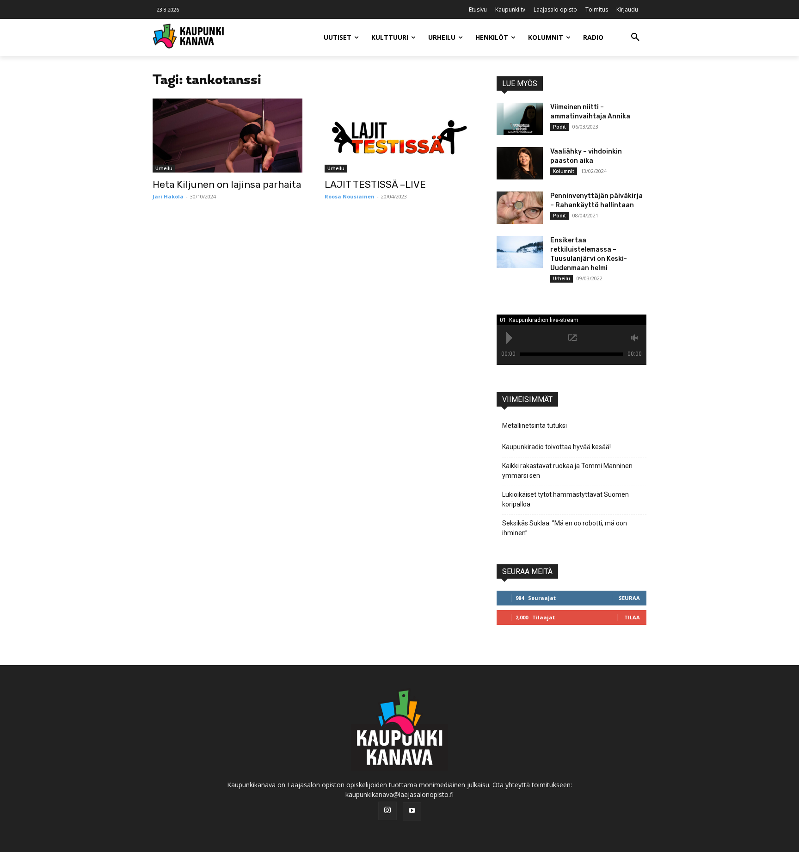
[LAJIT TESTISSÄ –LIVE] (399, 136)
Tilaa (632, 617)
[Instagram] (387, 811)
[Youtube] (412, 811)
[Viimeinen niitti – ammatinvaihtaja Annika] (520, 119)
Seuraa (629, 597)
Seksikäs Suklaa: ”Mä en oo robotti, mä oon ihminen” (564, 528)
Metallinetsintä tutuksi (534, 425)
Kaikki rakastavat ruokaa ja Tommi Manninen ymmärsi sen (567, 470)
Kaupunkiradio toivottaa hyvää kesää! (556, 447)
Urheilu (163, 168)
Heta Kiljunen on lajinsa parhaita (227, 184)
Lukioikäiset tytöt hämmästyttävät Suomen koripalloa (565, 499)
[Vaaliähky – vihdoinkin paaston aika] (520, 163)
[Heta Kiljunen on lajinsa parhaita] (227, 136)
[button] (635, 37)
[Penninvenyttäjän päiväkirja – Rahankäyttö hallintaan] (520, 207)
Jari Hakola (168, 196)
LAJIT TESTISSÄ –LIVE (375, 184)
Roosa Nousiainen (350, 196)
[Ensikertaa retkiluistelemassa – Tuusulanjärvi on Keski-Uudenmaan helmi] (520, 252)
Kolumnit (563, 171)
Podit (559, 126)
